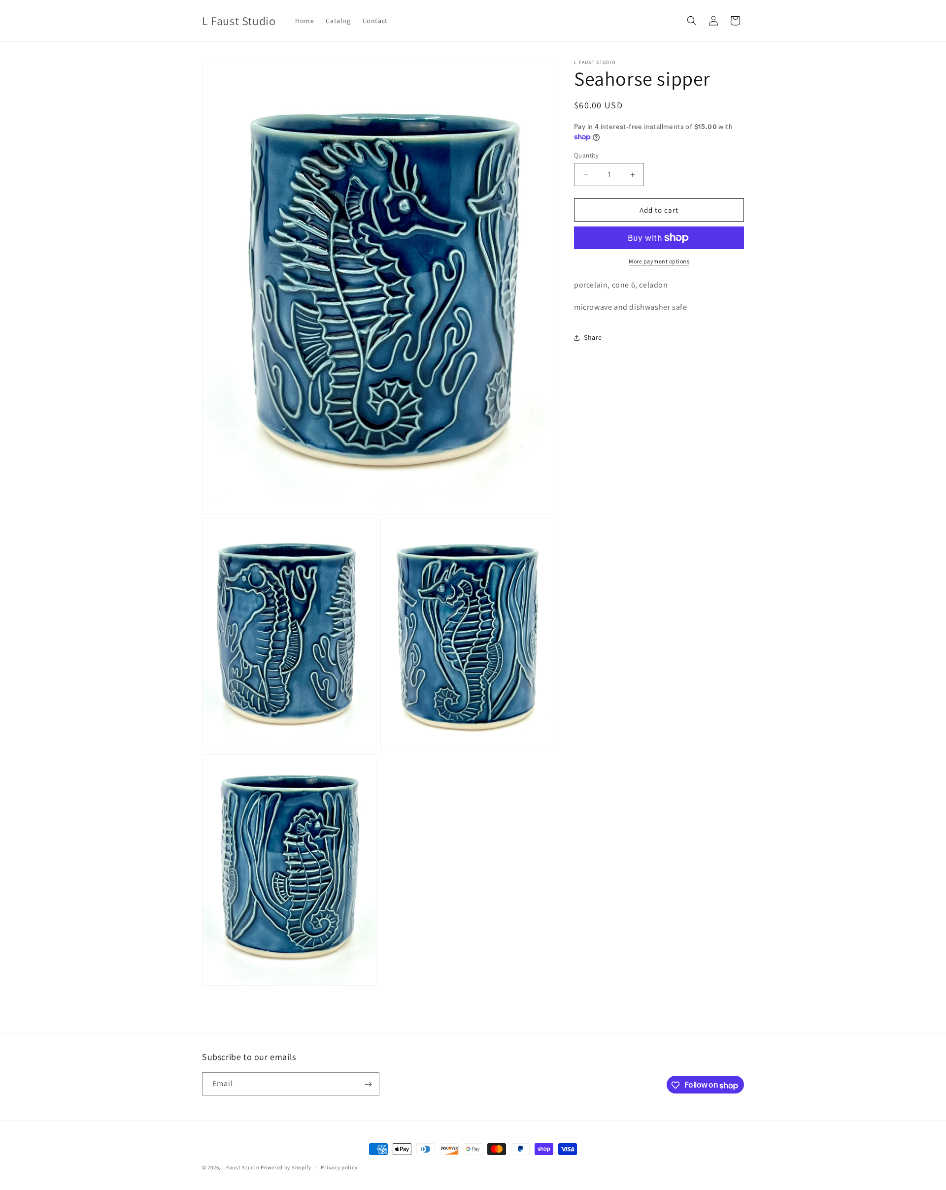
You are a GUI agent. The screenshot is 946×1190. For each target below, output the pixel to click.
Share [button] (593, 337)
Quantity (586, 155)
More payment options (659, 261)
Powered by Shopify (286, 1167)
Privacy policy (339, 1167)
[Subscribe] (368, 1084)
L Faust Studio (241, 1167)
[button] (692, 21)
